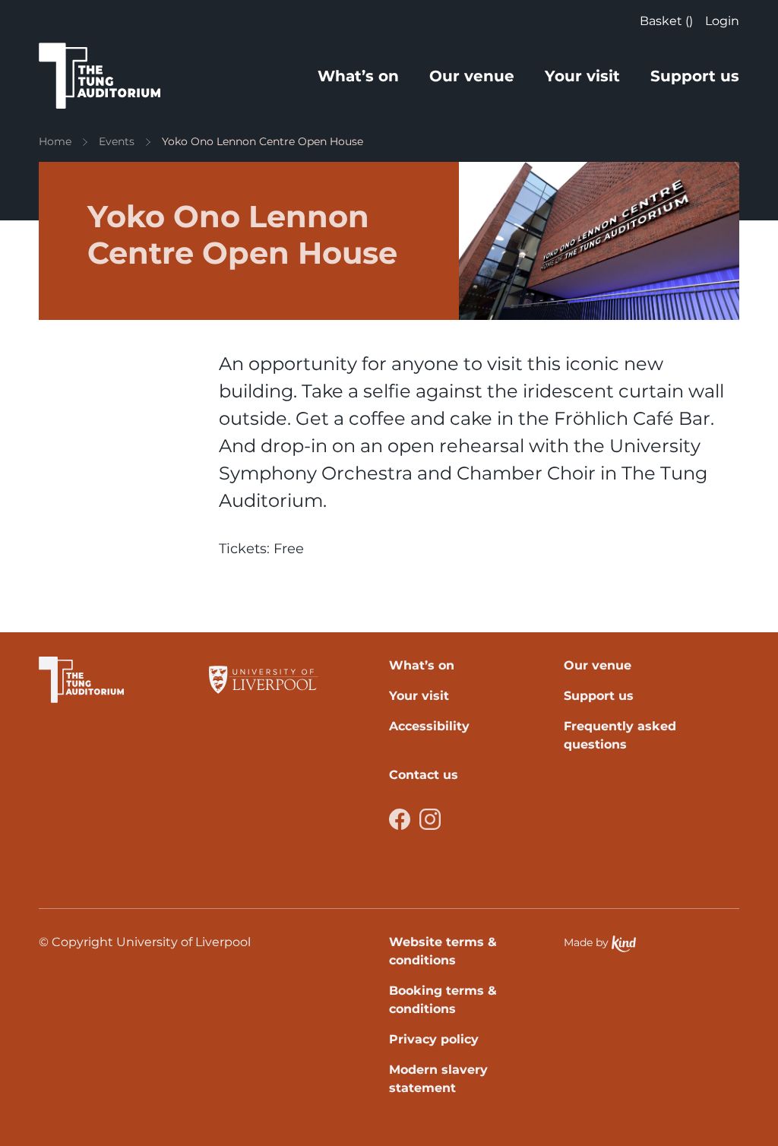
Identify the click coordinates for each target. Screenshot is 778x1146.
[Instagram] (430, 819)
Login (722, 21)
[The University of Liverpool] (263, 680)
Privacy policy (434, 1039)
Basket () (666, 21)
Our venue (471, 76)
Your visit (582, 76)
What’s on (358, 76)
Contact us (423, 775)
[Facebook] (399, 819)
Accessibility (429, 726)
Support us (694, 76)
